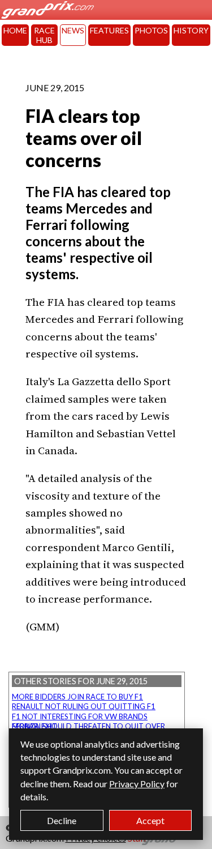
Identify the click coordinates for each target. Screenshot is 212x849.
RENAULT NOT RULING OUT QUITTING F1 (83, 706)
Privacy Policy (137, 783)
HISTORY (191, 30)
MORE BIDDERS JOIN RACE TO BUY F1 (77, 696)
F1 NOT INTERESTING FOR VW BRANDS (80, 716)
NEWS (73, 30)
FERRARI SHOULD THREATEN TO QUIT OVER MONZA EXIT (88, 726)
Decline (61, 820)
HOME (15, 30)
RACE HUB (44, 35)
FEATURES (109, 30)
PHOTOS (151, 30)
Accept (150, 820)
